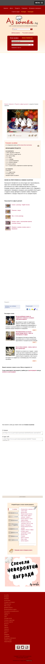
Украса (6, 625)
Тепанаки (23, 536)
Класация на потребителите (11, 611)
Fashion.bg (29, 660)
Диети (11, 8)
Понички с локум (16, 210)
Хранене (6, 8)
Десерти (11, 104)
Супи (5, 616)
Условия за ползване (9, 602)
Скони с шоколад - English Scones (21, 204)
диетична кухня (14, 532)
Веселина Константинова (25, 145)
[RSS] (26, 647)
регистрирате (33, 370)
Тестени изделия (8, 621)
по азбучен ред (14, 513)
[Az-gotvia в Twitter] (22, 647)
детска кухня (15, 539)
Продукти (17, 8)
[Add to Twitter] (30, 311)
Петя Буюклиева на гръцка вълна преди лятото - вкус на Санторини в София (24, 333)
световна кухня (14, 536)
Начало (6, 104)
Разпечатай (29, 306)
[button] (39, 3)
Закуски (6, 614)
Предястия (7, 613)
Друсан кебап (24, 512)
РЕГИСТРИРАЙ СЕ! (27, 38)
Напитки (6, 627)
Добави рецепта (16, 32)
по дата (16, 516)
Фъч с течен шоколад (17, 216)
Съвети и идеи (15, 11)
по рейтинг (14, 509)
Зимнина (6, 629)
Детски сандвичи (24, 540)
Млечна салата (24, 534)
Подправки (24, 8)
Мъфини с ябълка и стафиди (27, 529)
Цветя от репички (25, 537)
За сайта (6, 595)
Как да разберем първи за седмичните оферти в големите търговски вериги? (25, 318)
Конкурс (23, 11)
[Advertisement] (22, 76)
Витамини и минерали (35, 8)
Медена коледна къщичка (26, 513)
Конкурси (6, 596)
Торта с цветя (24, 539)
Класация (30, 11)
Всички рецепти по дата (10, 609)
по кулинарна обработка (15, 524)
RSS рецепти (7, 604)
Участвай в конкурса (27, 32)
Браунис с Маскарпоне (26, 525)
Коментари (18, 135)
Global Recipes (8, 641)
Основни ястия (8, 618)
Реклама (6, 598)
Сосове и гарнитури (9, 620)
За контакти (7, 600)
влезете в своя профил (9, 372)
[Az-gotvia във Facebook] (18, 647)
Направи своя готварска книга (23, 550)
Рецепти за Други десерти (21, 104)
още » (34, 330)
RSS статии (7, 605)
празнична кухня (14, 528)
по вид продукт (14, 520)
